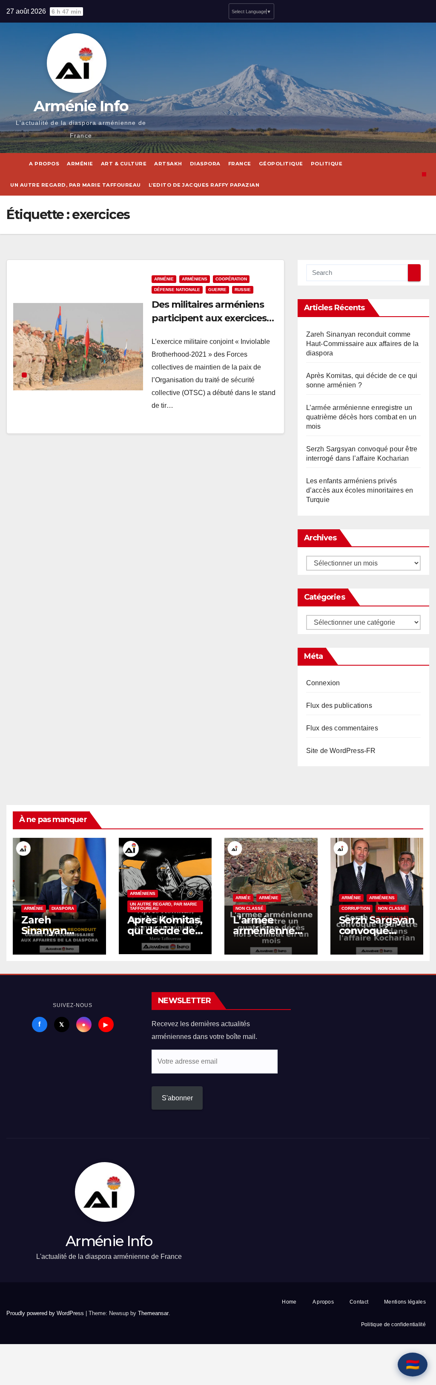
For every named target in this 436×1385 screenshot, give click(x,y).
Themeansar (153, 1313)
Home (289, 1301)
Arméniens (194, 279)
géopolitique (281, 164)
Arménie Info (81, 106)
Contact (359, 1301)
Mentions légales (405, 1301)
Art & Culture (124, 164)
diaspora (205, 164)
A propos (44, 164)
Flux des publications (339, 705)
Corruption (355, 908)
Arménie (80, 164)
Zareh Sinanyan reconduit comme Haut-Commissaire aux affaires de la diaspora (362, 344)
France (239, 164)
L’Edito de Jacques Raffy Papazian (204, 185)
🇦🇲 (412, 1364)
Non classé (249, 908)
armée (243, 897)
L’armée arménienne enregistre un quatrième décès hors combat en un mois (361, 417)
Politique (327, 164)
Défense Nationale (177, 289)
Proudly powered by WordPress (46, 1313)
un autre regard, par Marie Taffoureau (75, 185)
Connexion (323, 683)
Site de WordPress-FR (341, 750)
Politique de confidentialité (393, 1324)
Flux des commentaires (342, 728)
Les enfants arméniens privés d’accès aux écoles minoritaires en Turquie (359, 490)
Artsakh (168, 164)
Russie (243, 289)
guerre (217, 289)
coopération (231, 279)
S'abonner (177, 1098)
